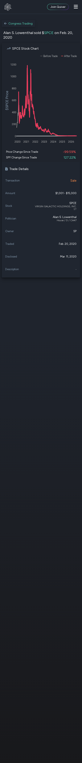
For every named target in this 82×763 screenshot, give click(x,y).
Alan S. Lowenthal (65, 217)
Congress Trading (20, 23)
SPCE (49, 32)
